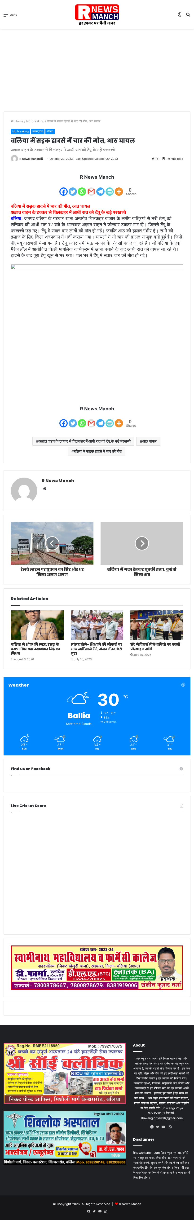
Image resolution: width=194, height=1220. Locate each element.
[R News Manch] (97, 14)
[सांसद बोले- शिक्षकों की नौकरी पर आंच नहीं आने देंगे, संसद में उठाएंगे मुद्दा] (97, 625)
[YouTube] (164, 1127)
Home (18, 121)
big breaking (35, 121)
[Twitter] (73, 188)
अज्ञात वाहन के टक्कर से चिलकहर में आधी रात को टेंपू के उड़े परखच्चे (85, 441)
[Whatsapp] (82, 188)
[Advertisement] (97, 66)
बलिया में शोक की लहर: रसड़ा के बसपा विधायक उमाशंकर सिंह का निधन (35, 649)
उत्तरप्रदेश (37, 131)
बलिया (50, 131)
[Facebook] (63, 188)
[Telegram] (100, 188)
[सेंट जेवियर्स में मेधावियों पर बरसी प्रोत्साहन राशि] (156, 625)
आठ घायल (149, 441)
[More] (119, 188)
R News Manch (29, 158)
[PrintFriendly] (110, 188)
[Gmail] (91, 188)
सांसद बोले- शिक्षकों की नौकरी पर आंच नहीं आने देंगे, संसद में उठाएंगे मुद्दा (96, 649)
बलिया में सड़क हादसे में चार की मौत (98, 451)
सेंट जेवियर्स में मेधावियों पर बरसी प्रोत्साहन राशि (155, 646)
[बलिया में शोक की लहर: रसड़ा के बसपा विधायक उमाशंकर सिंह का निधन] (37, 625)
